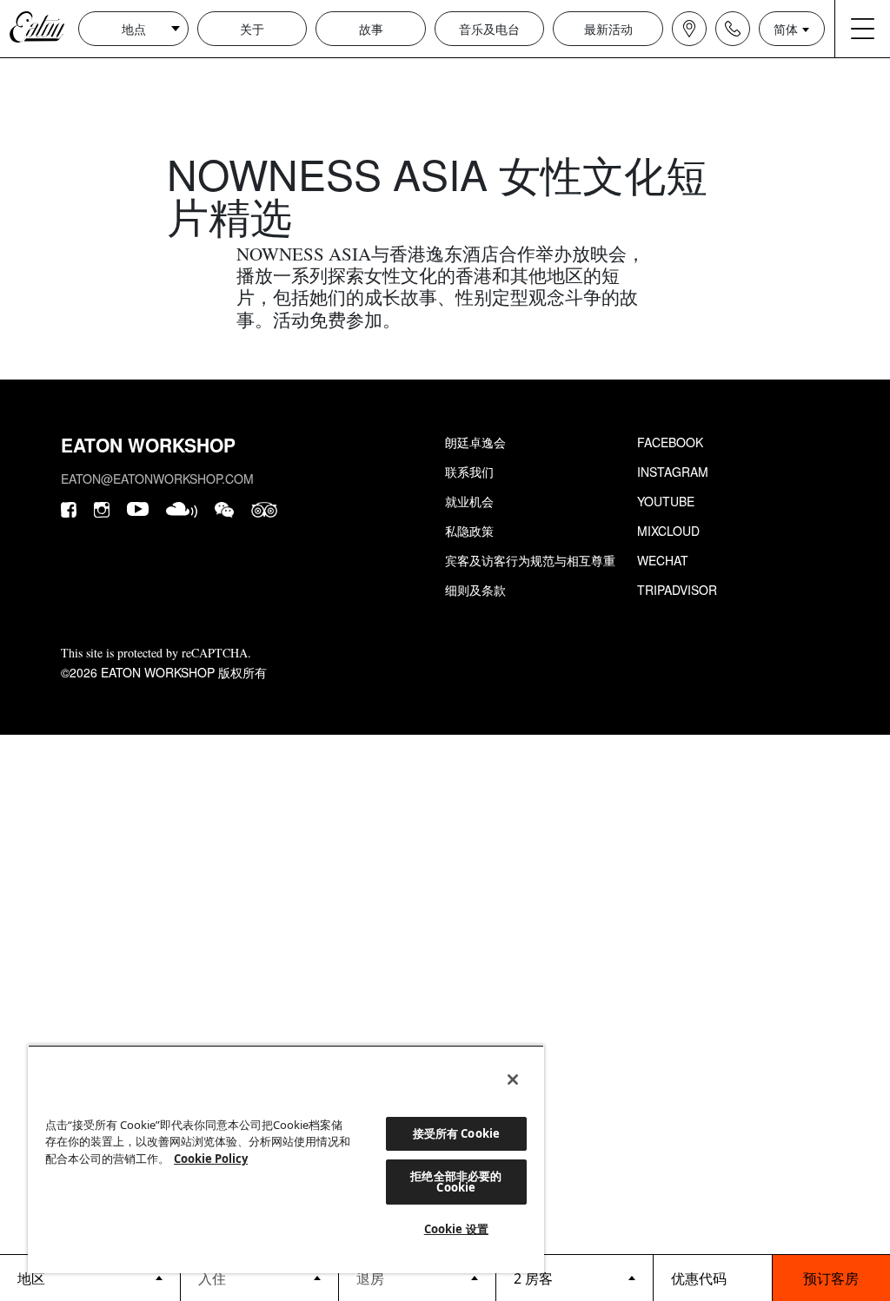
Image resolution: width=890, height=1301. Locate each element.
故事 (371, 28)
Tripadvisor (677, 589)
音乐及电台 (489, 28)
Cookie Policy (211, 1158)
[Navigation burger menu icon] (862, 28)
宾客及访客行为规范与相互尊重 (530, 560)
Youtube (665, 501)
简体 (786, 28)
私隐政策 (469, 530)
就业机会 (469, 501)
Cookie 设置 (456, 1229)
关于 (252, 28)
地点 (134, 28)
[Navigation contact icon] (732, 28)
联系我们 (469, 471)
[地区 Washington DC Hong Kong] (90, 1277)
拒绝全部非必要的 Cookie (455, 1181)
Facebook (670, 442)
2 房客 (533, 1278)
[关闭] (513, 1079)
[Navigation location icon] (689, 28)
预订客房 (831, 1278)
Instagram (672, 471)
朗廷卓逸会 (475, 442)
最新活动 (608, 28)
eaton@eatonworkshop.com (157, 478)
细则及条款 (475, 589)
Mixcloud (668, 530)
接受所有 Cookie (456, 1133)
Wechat (662, 560)
